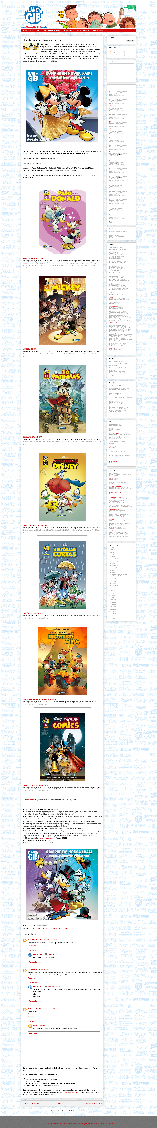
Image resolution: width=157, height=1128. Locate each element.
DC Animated (127, 455)
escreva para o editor (46, 838)
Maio (115, 94)
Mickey (118, 252)
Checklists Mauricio (114, 388)
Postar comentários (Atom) (65, 1110)
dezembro (114, 558)
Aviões (111, 288)
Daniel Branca (113, 330)
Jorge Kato (112, 338)
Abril (118, 94)
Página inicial (62, 1103)
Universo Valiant (113, 506)
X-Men (121, 373)
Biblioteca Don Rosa (114, 303)
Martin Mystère (113, 236)
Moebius (118, 501)
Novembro (118, 91)
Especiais (111, 294)
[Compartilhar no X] (42, 925)
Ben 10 (111, 455)
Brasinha (125, 490)
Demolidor (127, 367)
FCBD (111, 524)
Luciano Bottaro (113, 339)
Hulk (110, 370)
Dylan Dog (120, 235)
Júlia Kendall (120, 234)
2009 (111, 618)
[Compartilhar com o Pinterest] (46, 925)
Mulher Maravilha (113, 437)
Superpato (112, 320)
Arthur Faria (120, 325)
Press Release (113, 527)
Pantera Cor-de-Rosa (120, 481)
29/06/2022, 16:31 (45, 1025)
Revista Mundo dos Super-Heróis (118, 534)
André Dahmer (113, 511)
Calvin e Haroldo (120, 499)
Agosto (117, 93)
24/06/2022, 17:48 (47, 970)
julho (113, 570)
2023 (111, 554)
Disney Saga (112, 272)
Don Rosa (119, 331)
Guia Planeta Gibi (113, 473)
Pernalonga (112, 447)
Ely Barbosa (112, 513)
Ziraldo (125, 517)
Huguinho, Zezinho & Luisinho (117, 310)
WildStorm (112, 443)
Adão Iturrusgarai (113, 510)
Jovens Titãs (127, 434)
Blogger (110, 1123)
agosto (114, 567)
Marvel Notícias (124, 364)
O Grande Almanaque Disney (117, 256)
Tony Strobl (122, 344)
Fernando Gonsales (122, 513)
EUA (110, 349)
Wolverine (126, 373)
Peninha (122, 316)
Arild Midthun (112, 325)
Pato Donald (112, 252)
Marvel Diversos (113, 365)
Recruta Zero (112, 495)
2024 (111, 552)
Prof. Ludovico (120, 317)
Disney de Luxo (113, 301)
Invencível (125, 500)
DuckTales (112, 266)
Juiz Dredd (112, 501)
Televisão (119, 536)
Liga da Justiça (122, 436)
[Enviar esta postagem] (33, 925)
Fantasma (120, 493)
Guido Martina (120, 334)
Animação (123, 532)
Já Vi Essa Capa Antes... (120, 524)
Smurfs (127, 504)
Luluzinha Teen (124, 487)
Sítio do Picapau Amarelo (115, 517)
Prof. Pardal (128, 317)
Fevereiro (116, 95)
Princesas (119, 283)
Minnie (117, 266)
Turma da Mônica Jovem (115, 397)
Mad (110, 463)
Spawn (132, 504)
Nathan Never (121, 236)
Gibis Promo (112, 389)
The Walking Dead (121, 502)
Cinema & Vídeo (113, 533)
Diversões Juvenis (114, 479)
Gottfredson (112, 334)
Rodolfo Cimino (122, 343)
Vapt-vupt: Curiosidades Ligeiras (117, 528)
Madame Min (124, 312)
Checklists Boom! (117, 349)
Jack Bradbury (113, 337)
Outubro (124, 91)
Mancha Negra (122, 313)
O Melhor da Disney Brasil (116, 274)
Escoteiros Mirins (113, 308)
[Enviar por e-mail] (38, 925)
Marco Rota (129, 339)
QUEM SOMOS (97, 30)
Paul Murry (120, 342)
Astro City (116, 441)
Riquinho (119, 490)
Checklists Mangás (126, 474)
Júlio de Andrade (120, 338)
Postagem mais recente (31, 1103)
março (113, 583)
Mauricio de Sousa (114, 391)
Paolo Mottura (113, 342)
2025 (111, 550)
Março (111, 95)
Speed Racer (112, 483)
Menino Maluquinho (114, 515)
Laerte (127, 514)
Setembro (111, 93)
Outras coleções (124, 280)
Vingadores (116, 373)
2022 (111, 556)
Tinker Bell (125, 283)
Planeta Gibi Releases (115, 475)
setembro (114, 565)
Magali (118, 394)
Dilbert (115, 500)
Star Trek (111, 505)
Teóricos (125, 536)
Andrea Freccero (127, 324)
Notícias (111, 525)
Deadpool (121, 367)
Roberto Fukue (113, 343)
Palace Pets (125, 288)
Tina (110, 411)
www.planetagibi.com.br (72, 1092)
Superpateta (122, 319)
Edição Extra (122, 262)
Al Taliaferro (119, 324)
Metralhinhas (112, 315)
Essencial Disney (124, 299)
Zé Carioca (112, 261)
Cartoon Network (118, 455)
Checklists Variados (114, 429)
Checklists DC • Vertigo (115, 428)
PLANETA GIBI (38, 954)
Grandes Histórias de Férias (116, 276)
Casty (121, 329)
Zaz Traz (111, 414)
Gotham (116, 434)
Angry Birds (112, 499)
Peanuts (115, 504)
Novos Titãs (122, 437)
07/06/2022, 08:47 (50, 939)
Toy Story (122, 285)
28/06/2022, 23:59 (50, 1009)
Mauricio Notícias (125, 388)
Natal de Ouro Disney (115, 265)
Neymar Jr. (117, 409)
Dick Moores (112, 331)
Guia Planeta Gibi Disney (115, 247)
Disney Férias (121, 279)
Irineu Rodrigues (113, 335)
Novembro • (119, 130)
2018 (111, 597)
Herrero (127, 334)
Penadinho (124, 409)
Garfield (120, 500)
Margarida (130, 313)
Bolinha (117, 487)
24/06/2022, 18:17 (54, 986)
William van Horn (125, 346)
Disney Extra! (112, 279)
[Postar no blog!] (40, 925)
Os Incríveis (129, 310)
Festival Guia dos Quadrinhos (122, 523)
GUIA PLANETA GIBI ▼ (52, 30)
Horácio (111, 409)
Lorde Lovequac (63, 928)
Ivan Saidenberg (123, 335)
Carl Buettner (112, 328)
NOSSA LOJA (68, 30)
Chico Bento (112, 394)
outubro (114, 563)
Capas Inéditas (122, 520)
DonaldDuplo (124, 307)
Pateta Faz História (114, 299)
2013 (111, 609)
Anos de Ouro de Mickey (115, 302)
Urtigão (128, 320)
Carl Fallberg (120, 328)
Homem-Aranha (113, 369)
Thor (110, 373)
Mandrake (126, 493)
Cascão (122, 393)
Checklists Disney (114, 249)
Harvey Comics (129, 488)
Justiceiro (115, 370)
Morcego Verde (121, 315)
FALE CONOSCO (83, 30)
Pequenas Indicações (36, 939)
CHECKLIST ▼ (35, 30)
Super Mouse (124, 482)
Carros (127, 287)
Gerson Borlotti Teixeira (125, 333)
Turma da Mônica (121, 389)
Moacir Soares (123, 340)
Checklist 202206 (38, 928)
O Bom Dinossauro (114, 285)
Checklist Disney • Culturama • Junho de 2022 (119, 575)
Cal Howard (112, 326)
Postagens (114, 52)
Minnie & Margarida (114, 280)
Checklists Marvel (114, 364)
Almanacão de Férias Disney (116, 287)
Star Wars (112, 375)
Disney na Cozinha (122, 289)
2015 (111, 604)
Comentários (114, 54)
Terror (119, 527)
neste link (30, 800)
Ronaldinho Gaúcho (120, 410)
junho (113, 572)
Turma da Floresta (120, 320)
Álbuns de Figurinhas (114, 532)
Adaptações (112, 283)
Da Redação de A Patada (115, 522)
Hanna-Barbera (121, 451)
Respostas (34, 950)
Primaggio (126, 342)
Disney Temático (121, 269)
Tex (110, 234)
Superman (112, 438)
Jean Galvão (121, 514)
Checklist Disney (51, 928)
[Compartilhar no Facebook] (44, 925)
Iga (131, 334)
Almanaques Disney (114, 270)
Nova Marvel (121, 371)
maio (113, 578)
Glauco (130, 513)
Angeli (119, 511)
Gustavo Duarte (113, 514)
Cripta (110, 500)
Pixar (110, 317)
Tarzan (127, 505)
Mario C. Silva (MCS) (35, 1009)
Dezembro (112, 91)
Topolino (115, 351)
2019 (111, 595)
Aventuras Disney (114, 254)
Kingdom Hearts (113, 292)
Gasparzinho (112, 490)
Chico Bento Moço (128, 397)
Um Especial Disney (114, 257)
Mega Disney (112, 269)
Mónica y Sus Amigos (126, 403)
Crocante (117, 307)
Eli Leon (125, 331)
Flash (121, 434)
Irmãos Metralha (122, 311)
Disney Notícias (124, 249)
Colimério (111, 307)
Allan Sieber (122, 510)
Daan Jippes (127, 329)
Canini (118, 326)
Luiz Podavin (122, 339)
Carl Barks (123, 326)
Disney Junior (117, 284)
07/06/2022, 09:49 (54, 954)
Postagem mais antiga (94, 1103)
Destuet (120, 330)
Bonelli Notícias (123, 231)
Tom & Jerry (112, 459)
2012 (111, 611)
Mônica (111, 393)
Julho (121, 93)
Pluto (114, 317)
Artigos (115, 520)
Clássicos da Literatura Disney (117, 298)
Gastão (121, 308)
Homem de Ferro (123, 369)
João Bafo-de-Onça (114, 312)
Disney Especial (113, 262)
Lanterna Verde (113, 436)
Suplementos (112, 536)
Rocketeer (121, 504)
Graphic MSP (112, 402)
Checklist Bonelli (113, 231)
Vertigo (111, 441)
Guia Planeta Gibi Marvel (115, 361)
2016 (111, 602)
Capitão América (113, 367)
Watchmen (118, 438)
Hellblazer (122, 441)
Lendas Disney (121, 272)
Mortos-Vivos (112, 502)
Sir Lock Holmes (113, 319)
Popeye (119, 495)
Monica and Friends (114, 403)
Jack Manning (121, 337)
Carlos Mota (128, 328)
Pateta (118, 253)
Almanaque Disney (121, 261)
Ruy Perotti (123, 515)
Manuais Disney (119, 294)
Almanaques (112, 400)
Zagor (113, 234)
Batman (111, 434)
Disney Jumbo (119, 267)
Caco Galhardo (126, 511)
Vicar (118, 346)
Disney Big (112, 267)
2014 (111, 606)
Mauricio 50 (123, 391)
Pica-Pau (111, 481)
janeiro (114, 588)
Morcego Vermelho (114, 316)
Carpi (110, 329)
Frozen (111, 284)
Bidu (117, 407)
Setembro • (112, 123)
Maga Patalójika (113, 313)
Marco (35, 1025)
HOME (25, 30)
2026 (111, 547)
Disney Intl (121, 351)
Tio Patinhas (112, 253)
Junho (111, 94)
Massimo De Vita (113, 340)
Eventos (111, 523)
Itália (110, 351)
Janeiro (122, 95)
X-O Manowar (129, 506)
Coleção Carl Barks (124, 301)
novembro (114, 561)
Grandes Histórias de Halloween (117, 278)
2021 (111, 590)
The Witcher (122, 506)
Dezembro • (112, 122)
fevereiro (114, 585)
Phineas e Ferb (129, 316)
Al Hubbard (112, 324)
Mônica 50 (129, 391)
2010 (111, 616)
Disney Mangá (122, 292)
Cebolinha (116, 393)
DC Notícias (112, 430)
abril (113, 581)
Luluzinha (111, 487)
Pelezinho (111, 410)
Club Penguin (117, 288)
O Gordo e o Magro (114, 482)
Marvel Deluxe (113, 371)
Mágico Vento (112, 235)
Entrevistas (126, 522)
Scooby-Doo (112, 451)
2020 (111, 593)
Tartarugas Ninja (119, 505)
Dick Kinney (126, 330)
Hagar (124, 495)
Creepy (128, 499)
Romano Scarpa (113, 344)
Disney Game (113, 289)
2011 (111, 613)
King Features (113, 493)
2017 (111, 600)
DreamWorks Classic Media (116, 488)
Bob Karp (126, 325)
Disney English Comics (115, 258)
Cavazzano (116, 329)
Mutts (110, 504)
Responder (32, 946)
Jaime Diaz (129, 337)
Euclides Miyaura (113, 333)
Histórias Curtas (124, 254)
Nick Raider (112, 238)
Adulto (110, 520)
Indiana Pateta (113, 311)
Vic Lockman (112, 346)
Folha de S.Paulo (123, 533)
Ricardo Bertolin (34, 970)
